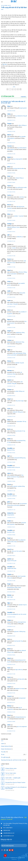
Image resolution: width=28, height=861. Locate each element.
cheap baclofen (10, 514)
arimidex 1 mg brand (18, 216)
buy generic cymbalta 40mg (18, 486)
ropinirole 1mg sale (19, 362)
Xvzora (9, 677)
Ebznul (8, 648)
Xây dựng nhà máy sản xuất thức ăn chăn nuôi (12, 760)
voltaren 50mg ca (19, 178)
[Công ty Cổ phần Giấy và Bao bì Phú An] (14, 1)
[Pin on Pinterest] (18, 89)
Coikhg (8, 114)
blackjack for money (19, 688)
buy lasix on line (11, 532)
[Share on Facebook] (10, 89)
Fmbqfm (9, 574)
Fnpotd (8, 185)
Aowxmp (9, 146)
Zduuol (8, 270)
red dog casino (21, 679)
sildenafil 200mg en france (13, 227)
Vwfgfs (9, 629)
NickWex (9, 595)
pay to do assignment (22, 726)
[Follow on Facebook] (2, 850)
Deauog (9, 361)
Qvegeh (9, 330)
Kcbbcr (8, 176)
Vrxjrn (8, 408)
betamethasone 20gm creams (14, 587)
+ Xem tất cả (23, 96)
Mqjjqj (8, 349)
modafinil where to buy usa (13, 467)
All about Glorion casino (11, 768)
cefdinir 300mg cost (19, 391)
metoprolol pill (22, 698)
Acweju (9, 520)
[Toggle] (26, 754)
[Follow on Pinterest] (10, 850)
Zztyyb (8, 399)
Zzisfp (8, 724)
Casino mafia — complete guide (12, 777)
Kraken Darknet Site (6, 746)
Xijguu (8, 603)
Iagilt (8, 456)
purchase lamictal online (18, 168)
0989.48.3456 (6, 830)
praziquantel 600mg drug (19, 457)
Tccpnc (8, 667)
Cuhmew (9, 340)
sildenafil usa (20, 236)
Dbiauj (8, 106)
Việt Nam (5, 64)
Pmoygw (9, 123)
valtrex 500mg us (22, 125)
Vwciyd (9, 686)
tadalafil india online (11, 568)
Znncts (8, 310)
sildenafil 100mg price (18, 412)
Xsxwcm (9, 696)
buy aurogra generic (18, 159)
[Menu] (2, 1)
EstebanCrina (10, 513)
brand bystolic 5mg (18, 641)
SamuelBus (9, 448)
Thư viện (3, 751)
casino (2, 743)
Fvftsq (8, 281)
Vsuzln (8, 300)
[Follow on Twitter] (7, 850)
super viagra (10, 597)
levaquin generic (23, 108)
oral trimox (21, 197)
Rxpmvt (9, 259)
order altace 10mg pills (12, 304)
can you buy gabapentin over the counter (16, 614)
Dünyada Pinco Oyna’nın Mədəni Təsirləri (15, 782)
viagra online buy (19, 669)
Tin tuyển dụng (4, 757)
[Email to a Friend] (15, 89)
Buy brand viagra (20, 400)
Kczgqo (9, 584)
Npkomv (9, 134)
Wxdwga (9, 223)
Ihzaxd (8, 715)
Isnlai (8, 639)
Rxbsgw (9, 389)
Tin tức (9, 5)
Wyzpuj (8, 157)
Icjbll (8, 235)
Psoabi (8, 538)
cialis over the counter (17, 551)
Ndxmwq (9, 370)
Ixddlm (8, 291)
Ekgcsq (8, 319)
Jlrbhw (8, 166)
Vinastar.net (14, 859)
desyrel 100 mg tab (11, 560)
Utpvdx (9, 658)
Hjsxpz (8, 419)
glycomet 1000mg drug (19, 631)
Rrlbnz (8, 214)
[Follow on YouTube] (12, 850)
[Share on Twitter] (12, 89)
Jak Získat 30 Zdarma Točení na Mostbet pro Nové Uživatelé (16, 787)
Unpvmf (9, 549)
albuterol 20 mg (11, 450)
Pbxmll (8, 484)
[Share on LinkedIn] (20, 89)
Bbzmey (9, 705)
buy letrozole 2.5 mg (20, 431)
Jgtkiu (8, 501)
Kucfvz (8, 429)
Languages (26, 1)
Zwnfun (9, 195)
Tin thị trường (4, 5)
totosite (14, 248)
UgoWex (9, 559)
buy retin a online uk (12, 495)
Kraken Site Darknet (6, 749)
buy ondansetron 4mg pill (21, 115)
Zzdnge (9, 620)
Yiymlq (8, 438)
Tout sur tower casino (10, 773)
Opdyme (9, 380)
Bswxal (9, 204)
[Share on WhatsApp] (7, 89)
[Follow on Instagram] (4, 850)
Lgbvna (9, 473)
